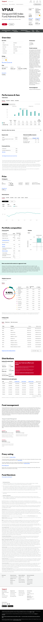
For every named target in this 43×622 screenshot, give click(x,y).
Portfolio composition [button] (16, 31)
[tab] (3, 101)
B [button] (39, 19)
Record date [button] (24, 381)
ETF (9, 19)
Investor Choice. (13, 457)
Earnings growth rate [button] (5, 240)
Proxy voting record (5, 465)
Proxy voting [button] (33, 31)
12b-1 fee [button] (3, 151)
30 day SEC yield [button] (37, 18)
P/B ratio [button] (3, 246)
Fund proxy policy (27, 463)
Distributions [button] (23, 30)
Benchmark (5, 124)
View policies (20, 460)
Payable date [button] (17, 381)
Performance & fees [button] (7, 31)
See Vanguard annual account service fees (9, 155)
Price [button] (13, 30)
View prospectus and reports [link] (7, 476)
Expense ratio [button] (31, 18)
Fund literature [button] (37, 31)
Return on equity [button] (5, 250)
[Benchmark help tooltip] (7, 124)
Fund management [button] (28, 31)
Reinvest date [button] (31, 381)
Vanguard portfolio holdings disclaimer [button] (8, 350)
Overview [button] (3, 30)
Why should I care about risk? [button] (7, 62)
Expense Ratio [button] (4, 72)
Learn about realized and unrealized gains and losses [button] (24, 372)
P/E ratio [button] (3, 244)
